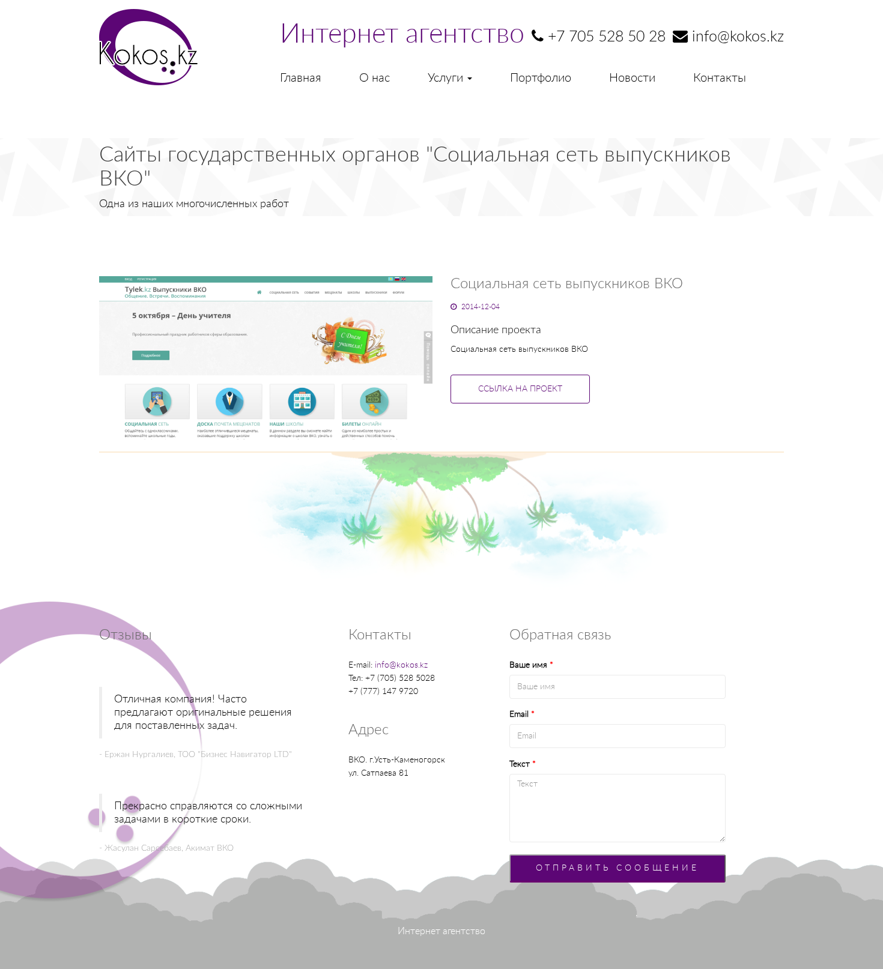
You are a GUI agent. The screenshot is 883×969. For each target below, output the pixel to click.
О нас (374, 78)
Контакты (719, 78)
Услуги (447, 78)
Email (522, 714)
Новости (632, 78)
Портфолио (540, 78)
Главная (300, 78)
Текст (522, 764)
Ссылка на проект (520, 389)
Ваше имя (531, 665)
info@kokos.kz (401, 665)
